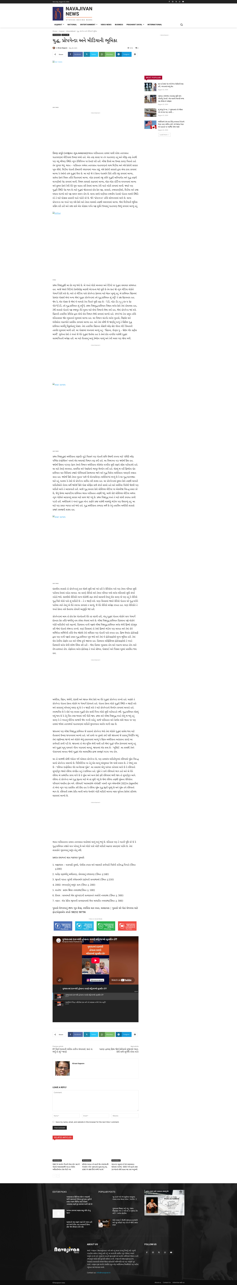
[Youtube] (183, 1)
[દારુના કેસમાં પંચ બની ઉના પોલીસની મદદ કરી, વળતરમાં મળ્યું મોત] (150, 87)
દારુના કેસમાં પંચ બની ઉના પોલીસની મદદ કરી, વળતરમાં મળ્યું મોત (170, 85)
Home (55, 31)
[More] (135, 54)
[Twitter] (176, 1)
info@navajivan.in (103, 1272)
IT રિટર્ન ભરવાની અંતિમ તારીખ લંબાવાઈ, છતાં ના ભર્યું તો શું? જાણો (72, 1050)
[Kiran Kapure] (54, 48)
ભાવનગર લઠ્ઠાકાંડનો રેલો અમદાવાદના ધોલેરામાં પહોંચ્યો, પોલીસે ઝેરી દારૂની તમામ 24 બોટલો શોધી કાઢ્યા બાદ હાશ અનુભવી (124, 1167)
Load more (164, 135)
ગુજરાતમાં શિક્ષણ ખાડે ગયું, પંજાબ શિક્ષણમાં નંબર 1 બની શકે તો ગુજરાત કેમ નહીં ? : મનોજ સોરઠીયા (125, 1211)
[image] (164, 1202)
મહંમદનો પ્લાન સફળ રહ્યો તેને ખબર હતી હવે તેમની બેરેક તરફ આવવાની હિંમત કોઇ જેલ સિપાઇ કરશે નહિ (79, 1224)
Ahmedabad (70, 31)
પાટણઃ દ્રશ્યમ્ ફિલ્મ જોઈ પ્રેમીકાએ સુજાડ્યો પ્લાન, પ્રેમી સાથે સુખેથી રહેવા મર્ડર (118, 1050)
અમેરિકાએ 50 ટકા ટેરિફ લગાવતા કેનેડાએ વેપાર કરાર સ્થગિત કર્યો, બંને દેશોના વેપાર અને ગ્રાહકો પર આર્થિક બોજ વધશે (171, 124)
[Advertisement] (137, 13)
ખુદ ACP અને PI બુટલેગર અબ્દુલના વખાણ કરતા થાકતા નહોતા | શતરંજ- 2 (124, 1198)
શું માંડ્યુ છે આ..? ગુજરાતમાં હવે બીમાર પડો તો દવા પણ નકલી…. (170, 111)
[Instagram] (172, 1)
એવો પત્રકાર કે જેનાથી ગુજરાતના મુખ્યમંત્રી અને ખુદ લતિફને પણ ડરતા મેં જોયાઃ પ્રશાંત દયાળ (125, 1222)
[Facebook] (169, 1)
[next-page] (58, 1175)
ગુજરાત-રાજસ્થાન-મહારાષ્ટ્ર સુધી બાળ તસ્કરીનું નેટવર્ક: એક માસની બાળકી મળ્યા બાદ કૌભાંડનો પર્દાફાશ (171, 99)
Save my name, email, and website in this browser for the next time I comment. (87, 1122)
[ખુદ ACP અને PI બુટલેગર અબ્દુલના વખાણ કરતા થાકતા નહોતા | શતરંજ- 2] (104, 1200)
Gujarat (61, 31)
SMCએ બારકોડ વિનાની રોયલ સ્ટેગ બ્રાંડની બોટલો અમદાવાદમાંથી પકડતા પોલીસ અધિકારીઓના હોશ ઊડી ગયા (66, 1167)
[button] (181, 25)
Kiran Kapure (62, 48)
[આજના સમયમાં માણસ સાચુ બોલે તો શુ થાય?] (59, 1213)
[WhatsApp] (179, 1)
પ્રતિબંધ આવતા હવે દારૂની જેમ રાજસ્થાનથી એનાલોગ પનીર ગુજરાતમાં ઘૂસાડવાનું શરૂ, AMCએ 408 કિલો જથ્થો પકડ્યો (95, 1167)
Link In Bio (65, 35)
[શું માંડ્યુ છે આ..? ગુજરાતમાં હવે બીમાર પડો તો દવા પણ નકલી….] (150, 112)
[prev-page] (54, 1175)
